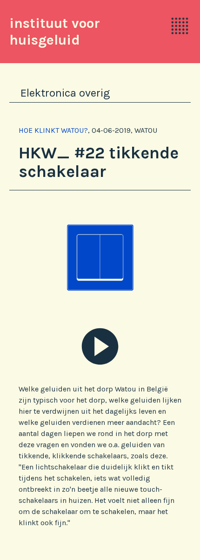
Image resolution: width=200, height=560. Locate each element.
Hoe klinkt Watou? (53, 130)
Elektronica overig (65, 92)
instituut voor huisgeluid (54, 31)
